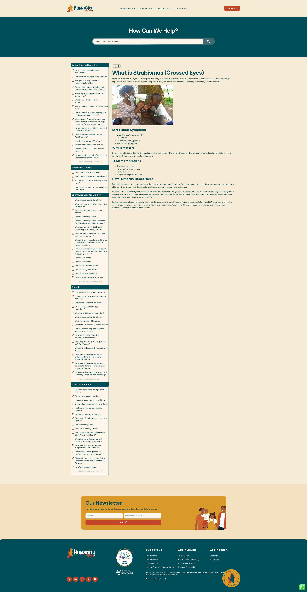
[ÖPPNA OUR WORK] (151, 8)
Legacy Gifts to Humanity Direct (160, 567)
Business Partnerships (187, 567)
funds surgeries (133, 191)
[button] (90, 65)
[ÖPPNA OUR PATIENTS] (134, 8)
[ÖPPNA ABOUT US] (186, 8)
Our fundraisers (152, 559)
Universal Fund (152, 563)
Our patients (151, 555)
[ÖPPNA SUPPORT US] (170, 8)
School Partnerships (186, 563)
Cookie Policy (202, 573)
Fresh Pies (164, 579)
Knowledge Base (215, 573)
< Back (116, 66)
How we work (183, 555)
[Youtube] (95, 579)
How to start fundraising (188, 559)
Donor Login (215, 559)
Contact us (214, 555)
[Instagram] (69, 579)
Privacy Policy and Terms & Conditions (160, 573)
